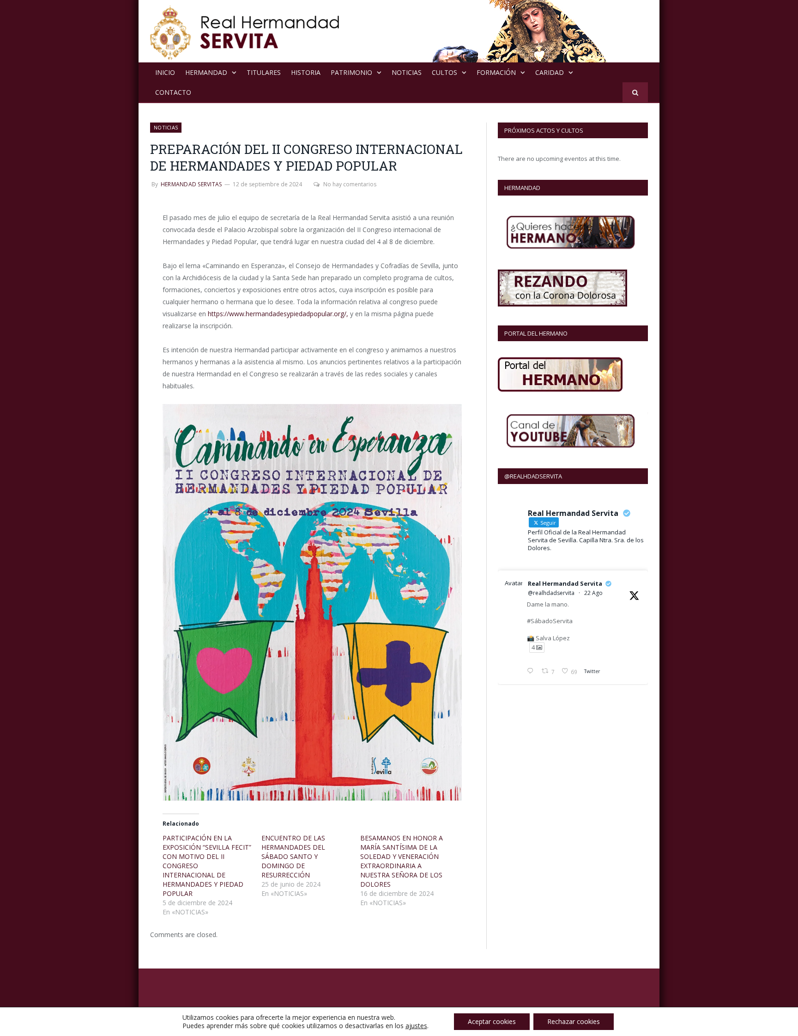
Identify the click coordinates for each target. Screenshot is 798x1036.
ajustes (416, 1026)
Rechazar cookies (573, 1021)
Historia (305, 72)
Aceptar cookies (492, 1021)
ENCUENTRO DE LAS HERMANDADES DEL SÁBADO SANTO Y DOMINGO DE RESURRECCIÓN (293, 856)
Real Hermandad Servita (565, 583)
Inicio (165, 72)
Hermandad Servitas (191, 184)
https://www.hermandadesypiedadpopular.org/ (277, 313)
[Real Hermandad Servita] (244, 31)
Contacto (173, 92)
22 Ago (593, 593)
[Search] (635, 92)
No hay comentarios (349, 184)
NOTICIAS (407, 72)
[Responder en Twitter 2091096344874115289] (532, 671)
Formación (496, 72)
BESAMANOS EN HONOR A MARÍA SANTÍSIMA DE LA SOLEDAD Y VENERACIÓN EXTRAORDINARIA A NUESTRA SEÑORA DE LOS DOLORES (401, 861)
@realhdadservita (551, 593)
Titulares (264, 72)
